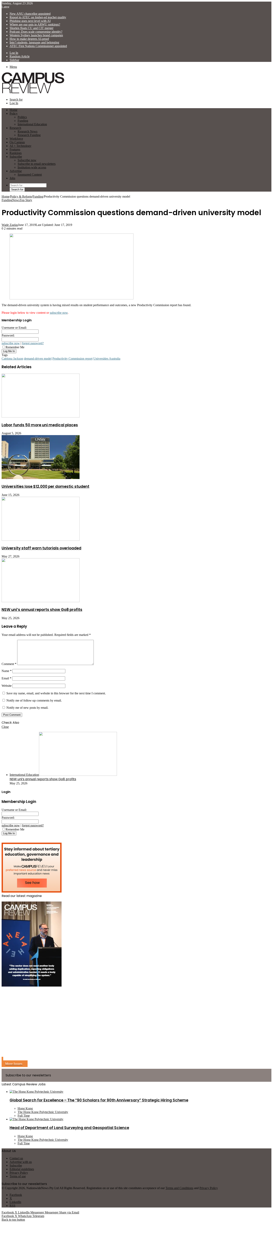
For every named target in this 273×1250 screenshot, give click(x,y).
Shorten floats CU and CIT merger (31, 28)
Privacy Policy (19, 1172)
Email (6, 678)
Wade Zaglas (10, 225)
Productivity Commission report (72, 358)
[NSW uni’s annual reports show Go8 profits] (41, 601)
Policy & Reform (21, 196)
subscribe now (59, 312)
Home (5, 196)
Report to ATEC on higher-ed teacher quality (38, 17)
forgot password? (33, 343)
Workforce (16, 138)
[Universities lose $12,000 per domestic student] (41, 478)
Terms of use (18, 1176)
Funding (23, 120)
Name (7, 671)
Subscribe (16, 156)
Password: (8, 335)
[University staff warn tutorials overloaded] (41, 539)
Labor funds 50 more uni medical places (40, 425)
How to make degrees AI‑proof (29, 39)
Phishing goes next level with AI (30, 21)
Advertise (16, 171)
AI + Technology (20, 145)
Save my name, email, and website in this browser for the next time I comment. (56, 693)
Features (15, 149)
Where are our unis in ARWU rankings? (35, 24)
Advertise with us (21, 1162)
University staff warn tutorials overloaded (41, 548)
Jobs (12, 178)
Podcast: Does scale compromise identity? (36, 31)
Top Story (26, 200)
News (16, 200)
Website (7, 685)
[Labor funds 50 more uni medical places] (41, 416)
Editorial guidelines (22, 1169)
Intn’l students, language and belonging (34, 42)
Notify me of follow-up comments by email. (34, 700)
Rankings (16, 153)
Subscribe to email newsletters (37, 163)
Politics (22, 117)
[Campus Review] (33, 92)
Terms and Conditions (179, 1188)
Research (15, 128)
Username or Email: (14, 327)
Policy (14, 113)
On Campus (17, 142)
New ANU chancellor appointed (30, 13)
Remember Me (15, 347)
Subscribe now (27, 160)
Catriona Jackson (12, 358)
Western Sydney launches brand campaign (36, 35)
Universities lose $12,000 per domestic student (45, 486)
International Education (32, 124)
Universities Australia (106, 358)
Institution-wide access (32, 167)
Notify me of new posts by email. (27, 707)
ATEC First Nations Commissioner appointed (38, 46)
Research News (27, 131)
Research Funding (29, 135)
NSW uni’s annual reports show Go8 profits (42, 609)
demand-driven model (38, 358)
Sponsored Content (30, 174)
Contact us (16, 1158)
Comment (9, 664)
